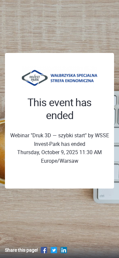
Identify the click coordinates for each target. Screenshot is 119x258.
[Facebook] (44, 250)
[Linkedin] (63, 250)
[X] (54, 250)
